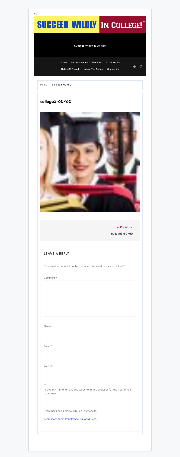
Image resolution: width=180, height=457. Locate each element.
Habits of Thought (70, 69)
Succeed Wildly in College (90, 45)
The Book (97, 62)
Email (48, 346)
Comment (50, 277)
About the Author (93, 69)
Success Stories (79, 62)
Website (48, 365)
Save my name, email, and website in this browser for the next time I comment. (88, 391)
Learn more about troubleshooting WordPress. (70, 418)
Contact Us (113, 69)
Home (63, 62)
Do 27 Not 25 (113, 62)
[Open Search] (141, 66)
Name (48, 326)
